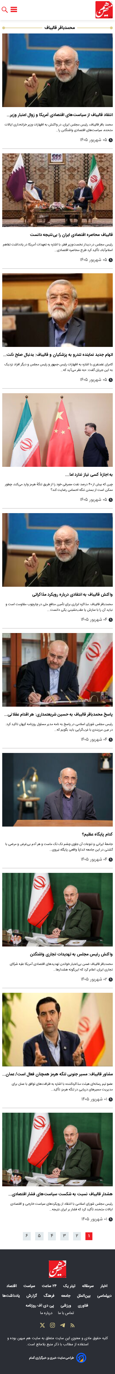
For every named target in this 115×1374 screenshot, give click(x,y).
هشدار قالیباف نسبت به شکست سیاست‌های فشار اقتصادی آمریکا (62, 1194)
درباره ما (47, 1313)
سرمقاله (88, 1286)
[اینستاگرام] (52, 1326)
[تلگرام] (62, 1326)
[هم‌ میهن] (57, 1269)
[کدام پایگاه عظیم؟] (57, 790)
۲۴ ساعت (50, 1286)
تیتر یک (69, 1286)
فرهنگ (50, 1296)
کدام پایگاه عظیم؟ (97, 834)
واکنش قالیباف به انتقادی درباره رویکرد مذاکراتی (72, 594)
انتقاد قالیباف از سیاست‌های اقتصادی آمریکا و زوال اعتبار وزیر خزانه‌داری (61, 115)
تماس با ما (66, 1313)
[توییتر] (42, 1326)
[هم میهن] (104, 9)
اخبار (104, 1286)
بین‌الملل (84, 1296)
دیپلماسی (105, 1296)
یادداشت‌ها (12, 1296)
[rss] (72, 1326)
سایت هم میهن (28, 1338)
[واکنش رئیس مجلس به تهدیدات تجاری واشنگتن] (57, 909)
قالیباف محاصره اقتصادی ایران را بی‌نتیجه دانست (71, 234)
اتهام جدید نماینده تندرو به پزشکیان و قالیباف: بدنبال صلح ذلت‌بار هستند (58, 354)
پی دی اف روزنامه (40, 1305)
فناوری (83, 1305)
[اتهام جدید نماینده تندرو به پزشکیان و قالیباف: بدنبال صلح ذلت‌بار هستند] (57, 310)
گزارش (32, 1296)
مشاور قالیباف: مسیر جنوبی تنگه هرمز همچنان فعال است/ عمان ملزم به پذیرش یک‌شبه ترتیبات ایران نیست (59, 1074)
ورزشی (66, 1305)
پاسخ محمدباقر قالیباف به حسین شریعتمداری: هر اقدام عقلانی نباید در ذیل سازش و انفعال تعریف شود (60, 714)
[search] (5, 10)
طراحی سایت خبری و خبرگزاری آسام (51, 1358)
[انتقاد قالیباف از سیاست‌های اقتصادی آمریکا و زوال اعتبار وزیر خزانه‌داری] (57, 70)
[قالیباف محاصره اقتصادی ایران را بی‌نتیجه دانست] (57, 190)
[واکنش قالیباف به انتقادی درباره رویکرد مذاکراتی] (57, 550)
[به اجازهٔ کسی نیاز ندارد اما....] (57, 430)
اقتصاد (12, 1286)
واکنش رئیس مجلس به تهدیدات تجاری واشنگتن (71, 954)
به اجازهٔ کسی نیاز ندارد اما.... (89, 474)
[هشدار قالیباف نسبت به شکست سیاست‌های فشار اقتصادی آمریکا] (57, 1149)
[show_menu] (14, 9)
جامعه (66, 1296)
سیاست (29, 1286)
